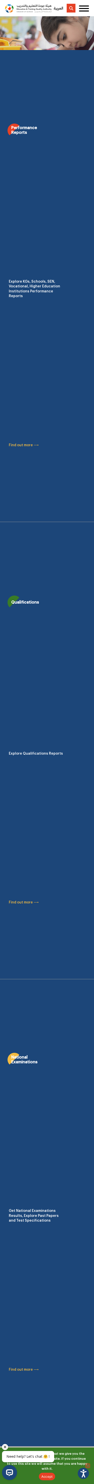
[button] (83, 1473)
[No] (87, 1465)
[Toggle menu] (84, 8)
